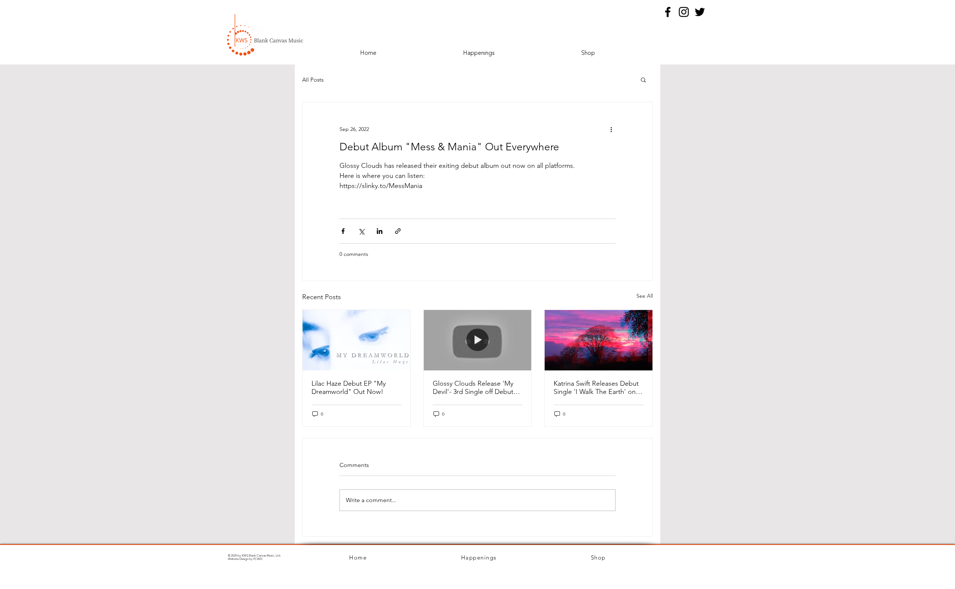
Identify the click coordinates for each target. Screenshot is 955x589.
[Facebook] (667, 12)
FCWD (257, 559)
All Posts (312, 79)
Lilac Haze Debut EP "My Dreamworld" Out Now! (348, 387)
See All (644, 295)
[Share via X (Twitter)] (361, 231)
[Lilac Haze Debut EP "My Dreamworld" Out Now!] (356, 340)
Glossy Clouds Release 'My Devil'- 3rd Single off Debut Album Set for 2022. (473, 387)
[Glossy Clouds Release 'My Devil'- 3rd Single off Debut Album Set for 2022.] (478, 340)
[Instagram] (684, 12)
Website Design (238, 559)
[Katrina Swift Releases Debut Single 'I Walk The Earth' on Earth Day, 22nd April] (598, 340)
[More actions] (611, 129)
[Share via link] (397, 231)
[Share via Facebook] (343, 231)
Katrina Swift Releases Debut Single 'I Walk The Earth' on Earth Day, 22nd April (596, 387)
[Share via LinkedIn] (379, 231)
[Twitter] (700, 12)
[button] (643, 79)
